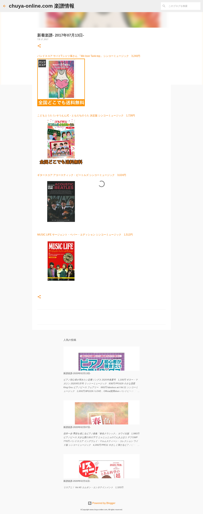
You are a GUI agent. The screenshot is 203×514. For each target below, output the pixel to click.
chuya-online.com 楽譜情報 (41, 6)
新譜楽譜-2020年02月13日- (77, 373)
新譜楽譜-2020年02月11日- (76, 481)
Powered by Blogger (103, 503)
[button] (39, 46)
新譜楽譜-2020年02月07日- (77, 427)
